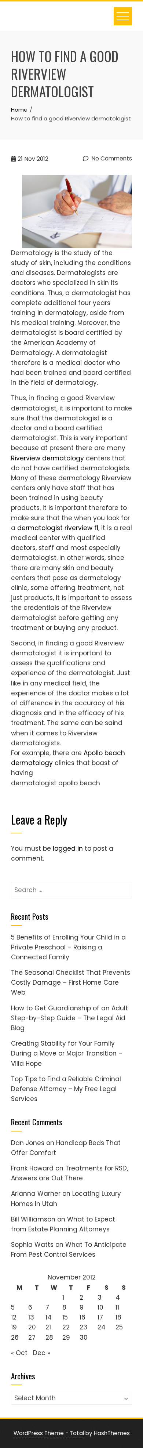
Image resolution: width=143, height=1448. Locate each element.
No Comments (111, 158)
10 (100, 1307)
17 (100, 1317)
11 (117, 1307)
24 (102, 1327)
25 (119, 1327)
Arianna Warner (35, 1193)
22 (66, 1327)
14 (48, 1317)
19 (14, 1327)
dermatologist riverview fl (57, 528)
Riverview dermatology (47, 458)
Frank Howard (32, 1168)
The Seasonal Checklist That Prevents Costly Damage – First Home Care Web (70, 982)
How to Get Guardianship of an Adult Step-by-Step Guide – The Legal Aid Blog (69, 1018)
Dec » (41, 1353)
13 (31, 1317)
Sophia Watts (32, 1244)
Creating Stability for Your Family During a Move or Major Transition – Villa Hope (66, 1053)
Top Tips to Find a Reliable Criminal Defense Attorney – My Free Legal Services (66, 1089)
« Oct (19, 1353)
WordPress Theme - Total (49, 1433)
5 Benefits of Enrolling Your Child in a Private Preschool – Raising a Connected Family (68, 947)
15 (65, 1317)
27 (32, 1337)
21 (48, 1327)
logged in (68, 848)
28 (49, 1337)
